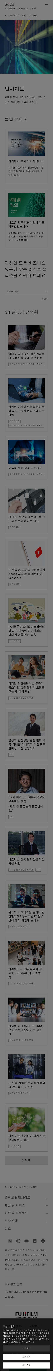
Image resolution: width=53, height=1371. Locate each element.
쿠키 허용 (26, 1365)
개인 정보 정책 (28, 1342)
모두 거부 (26, 1357)
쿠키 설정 (26, 1348)
